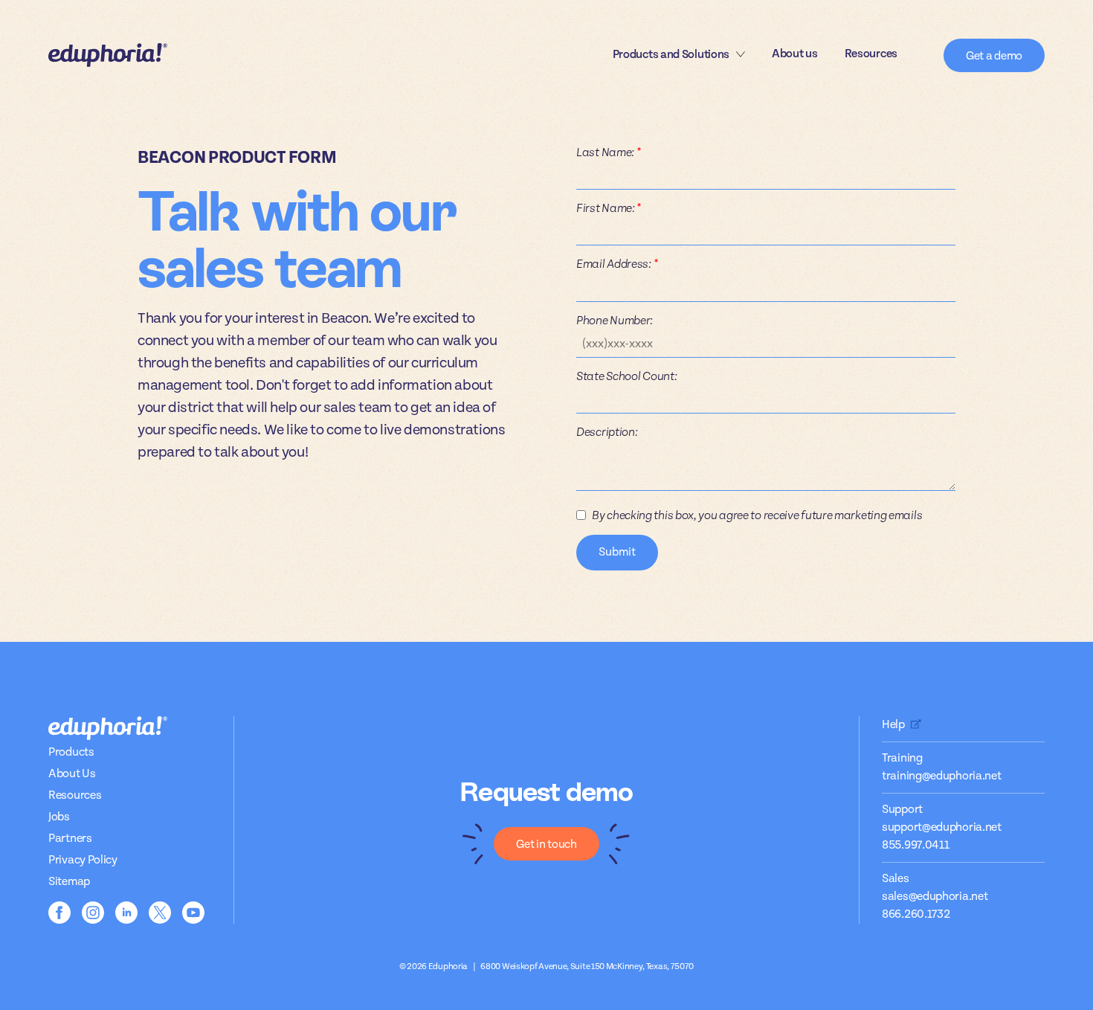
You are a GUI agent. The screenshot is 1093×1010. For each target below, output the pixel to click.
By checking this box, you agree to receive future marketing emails (757, 515)
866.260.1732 (915, 914)
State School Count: (626, 376)
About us (795, 54)
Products (71, 752)
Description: (606, 432)
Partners (70, 839)
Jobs (59, 817)
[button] (679, 55)
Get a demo (994, 56)
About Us (72, 774)
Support (902, 809)
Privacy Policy (82, 860)
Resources (871, 54)
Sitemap (69, 882)
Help (893, 725)
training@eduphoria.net (941, 776)
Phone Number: (614, 320)
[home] (107, 55)
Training (902, 758)
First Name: (608, 208)
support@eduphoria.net (942, 827)
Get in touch (546, 844)
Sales (895, 879)
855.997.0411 (915, 845)
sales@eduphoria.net (934, 897)
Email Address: (616, 264)
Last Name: (608, 152)
